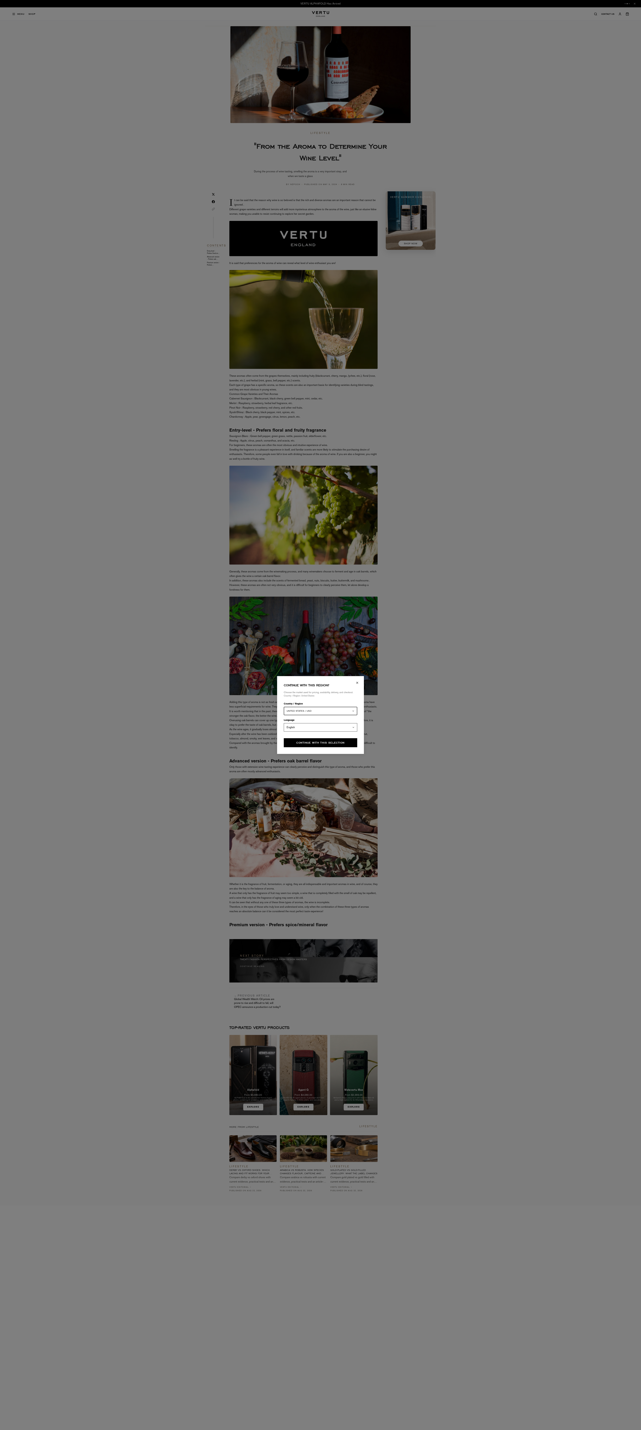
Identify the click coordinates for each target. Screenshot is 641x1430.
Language (289, 720)
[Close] (357, 682)
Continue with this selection (320, 742)
